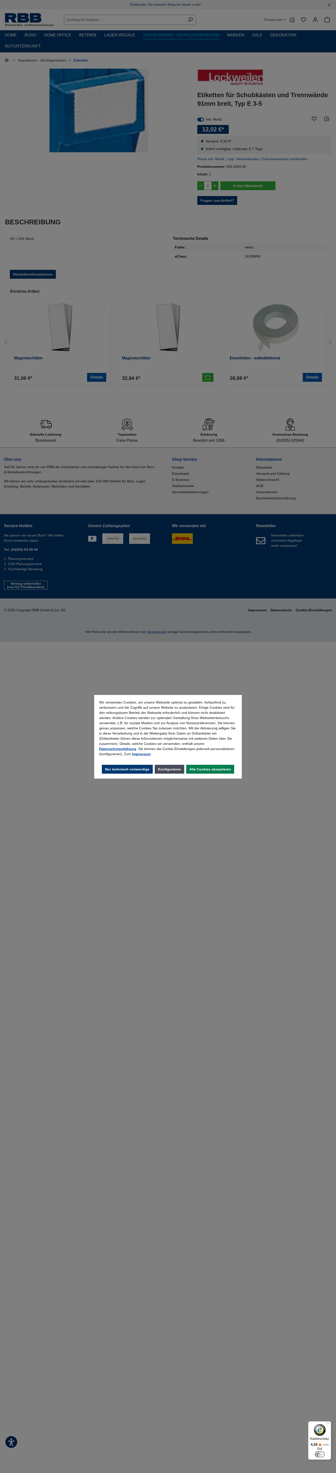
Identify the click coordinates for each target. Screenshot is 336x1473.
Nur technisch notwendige (127, 769)
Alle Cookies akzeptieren (210, 769)
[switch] (320, 1454)
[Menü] (328, 1424)
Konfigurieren (169, 769)
